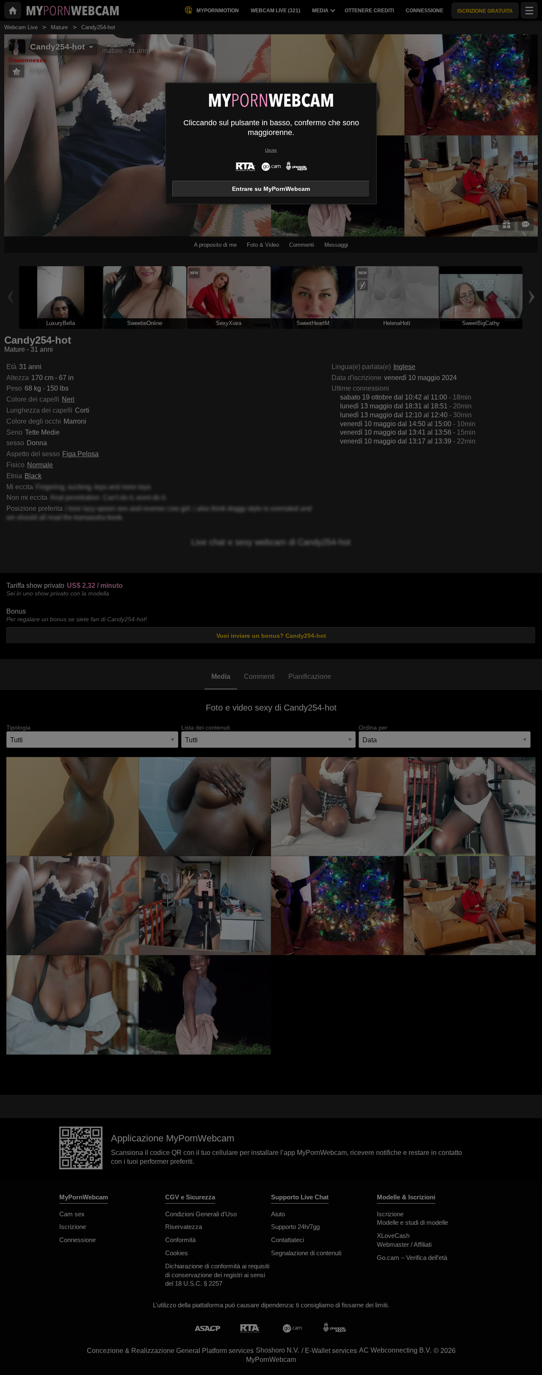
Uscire (271, 150)
